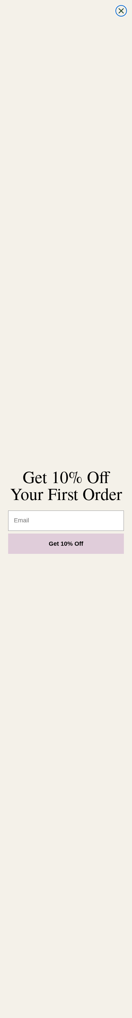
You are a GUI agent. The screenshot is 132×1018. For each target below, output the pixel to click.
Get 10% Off (66, 543)
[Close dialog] (121, 10)
